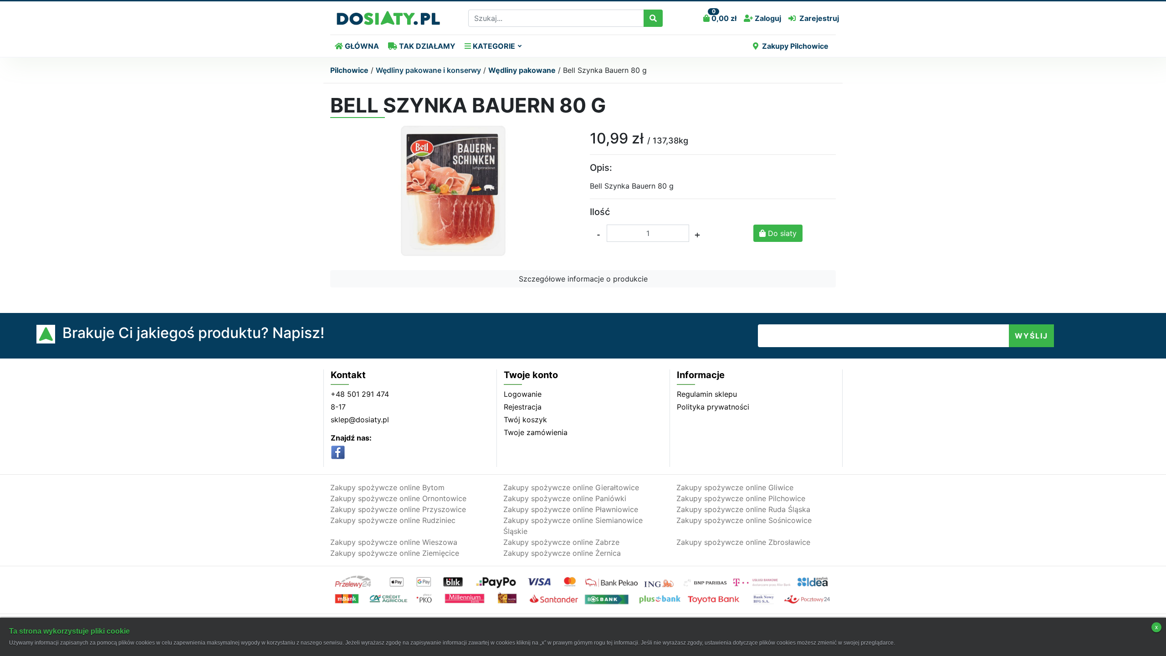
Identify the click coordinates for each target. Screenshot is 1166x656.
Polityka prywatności (713, 406)
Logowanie (523, 394)
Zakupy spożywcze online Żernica (562, 553)
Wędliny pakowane (522, 70)
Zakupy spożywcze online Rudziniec (392, 520)
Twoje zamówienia (536, 432)
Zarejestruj (819, 18)
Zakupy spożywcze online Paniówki (564, 498)
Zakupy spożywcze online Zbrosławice (743, 542)
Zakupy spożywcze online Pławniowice (570, 509)
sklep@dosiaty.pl (360, 419)
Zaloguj (767, 18)
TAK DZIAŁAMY (426, 46)
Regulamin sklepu (707, 394)
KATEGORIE (493, 46)
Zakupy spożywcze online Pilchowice (740, 498)
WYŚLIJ (1031, 335)
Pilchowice (349, 70)
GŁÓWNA (361, 46)
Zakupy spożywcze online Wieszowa (393, 542)
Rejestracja (523, 406)
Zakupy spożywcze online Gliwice (734, 487)
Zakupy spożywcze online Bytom (387, 487)
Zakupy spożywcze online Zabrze (561, 542)
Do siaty (781, 233)
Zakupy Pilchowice (795, 46)
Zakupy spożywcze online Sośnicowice (744, 520)
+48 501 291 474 (360, 394)
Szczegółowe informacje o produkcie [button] (583, 278)
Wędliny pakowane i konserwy (428, 70)
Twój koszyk (525, 419)
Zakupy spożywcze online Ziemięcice (394, 553)
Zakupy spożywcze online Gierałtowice (571, 487)
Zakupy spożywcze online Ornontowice (398, 498)
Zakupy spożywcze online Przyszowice (398, 509)
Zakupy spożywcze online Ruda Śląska (743, 509)
